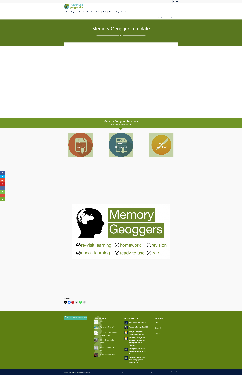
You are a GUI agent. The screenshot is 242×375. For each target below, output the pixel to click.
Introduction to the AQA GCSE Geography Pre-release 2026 (137, 359)
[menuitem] (67, 11)
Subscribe (158, 328)
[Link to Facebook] (174, 1)
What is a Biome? (107, 327)
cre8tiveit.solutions (85, 372)
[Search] (177, 11)
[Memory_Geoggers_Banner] (121, 231)
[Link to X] (171, 1)
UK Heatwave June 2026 (137, 322)
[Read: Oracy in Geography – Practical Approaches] (126, 332)
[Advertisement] (120, 62)
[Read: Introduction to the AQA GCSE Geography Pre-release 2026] (126, 358)
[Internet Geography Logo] (74, 6)
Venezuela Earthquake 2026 (138, 327)
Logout (157, 333)
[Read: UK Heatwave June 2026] (126, 323)
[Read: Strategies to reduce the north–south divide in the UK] (126, 349)
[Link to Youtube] (176, 1)
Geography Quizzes (107, 354)
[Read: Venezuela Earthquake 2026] (126, 327)
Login (157, 322)
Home (102, 321)
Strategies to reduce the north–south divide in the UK (137, 351)
